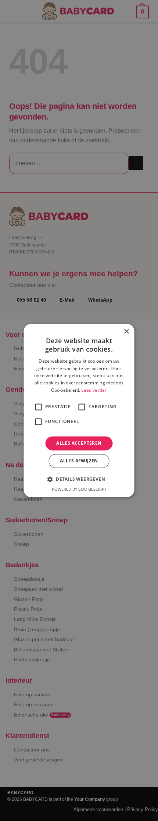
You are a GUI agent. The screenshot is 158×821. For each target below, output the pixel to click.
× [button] (126, 331)
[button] (79, 479)
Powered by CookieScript (79, 489)
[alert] (79, 410)
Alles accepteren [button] (78, 443)
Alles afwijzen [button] (79, 461)
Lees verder (94, 390)
